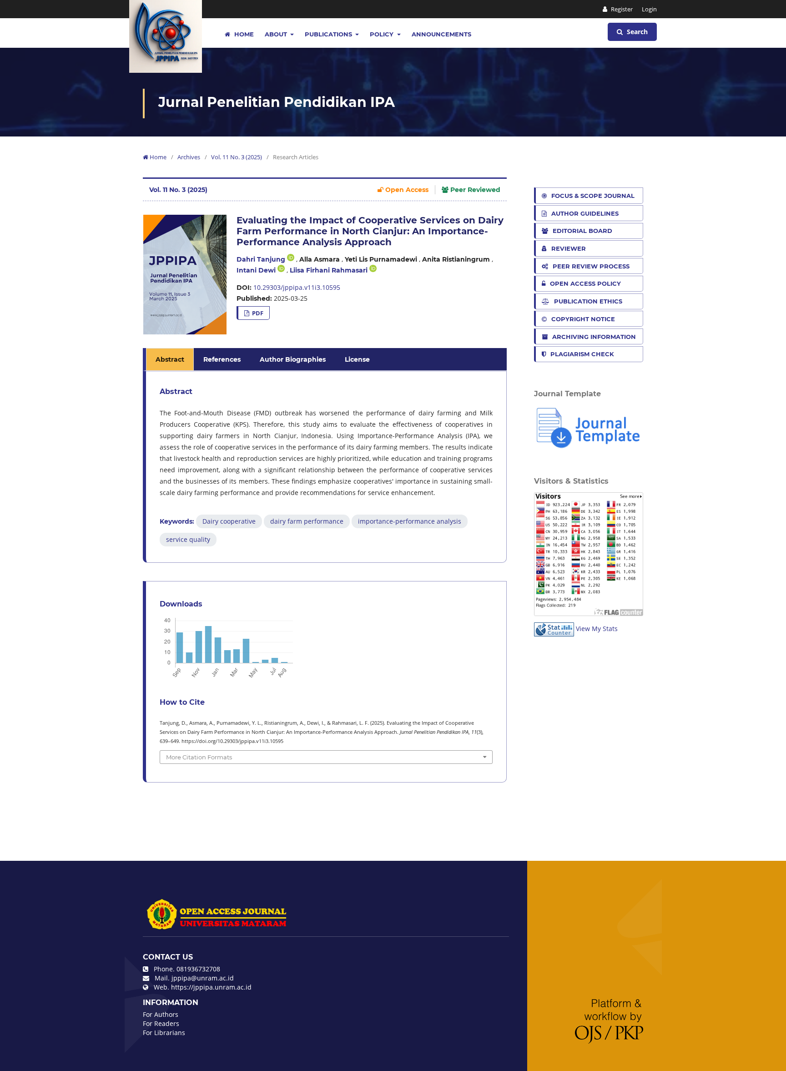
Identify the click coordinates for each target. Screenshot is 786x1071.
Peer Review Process (591, 266)
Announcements (441, 34)
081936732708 (198, 969)
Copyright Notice (583, 319)
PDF (257, 313)
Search (636, 31)
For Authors (160, 1014)
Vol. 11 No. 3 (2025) (236, 157)
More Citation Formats (199, 757)
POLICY (382, 34)
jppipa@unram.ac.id (202, 978)
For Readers (161, 1023)
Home (243, 34)
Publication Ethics (588, 301)
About (277, 34)
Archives (188, 157)
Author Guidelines (585, 213)
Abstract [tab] (170, 359)
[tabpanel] (326, 466)
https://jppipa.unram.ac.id (211, 987)
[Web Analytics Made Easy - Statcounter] (554, 628)
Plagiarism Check (582, 354)
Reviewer (568, 248)
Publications (329, 34)
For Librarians (164, 1032)
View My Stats (597, 628)
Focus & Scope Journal (593, 195)
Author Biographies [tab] (293, 359)
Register (621, 9)
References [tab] (222, 359)
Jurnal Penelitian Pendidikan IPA (276, 102)
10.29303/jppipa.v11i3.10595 (296, 287)
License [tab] (357, 359)
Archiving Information (594, 336)
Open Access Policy (585, 283)
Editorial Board (582, 230)
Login (649, 9)
